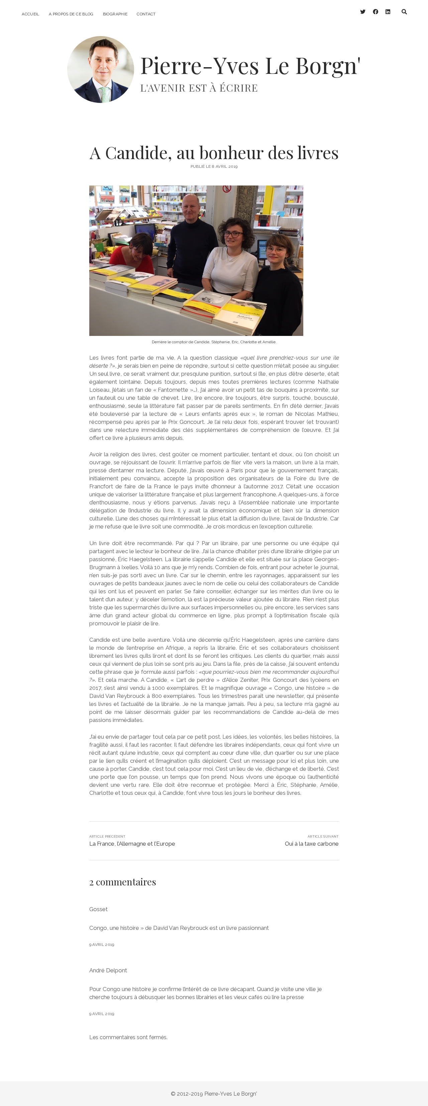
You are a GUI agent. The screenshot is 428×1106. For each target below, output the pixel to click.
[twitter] (362, 12)
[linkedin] (388, 12)
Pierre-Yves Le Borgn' (250, 65)
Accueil (30, 14)
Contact (146, 14)
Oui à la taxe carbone (312, 843)
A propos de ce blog (71, 14)
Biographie (115, 14)
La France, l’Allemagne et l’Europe (132, 843)
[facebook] (375, 12)
